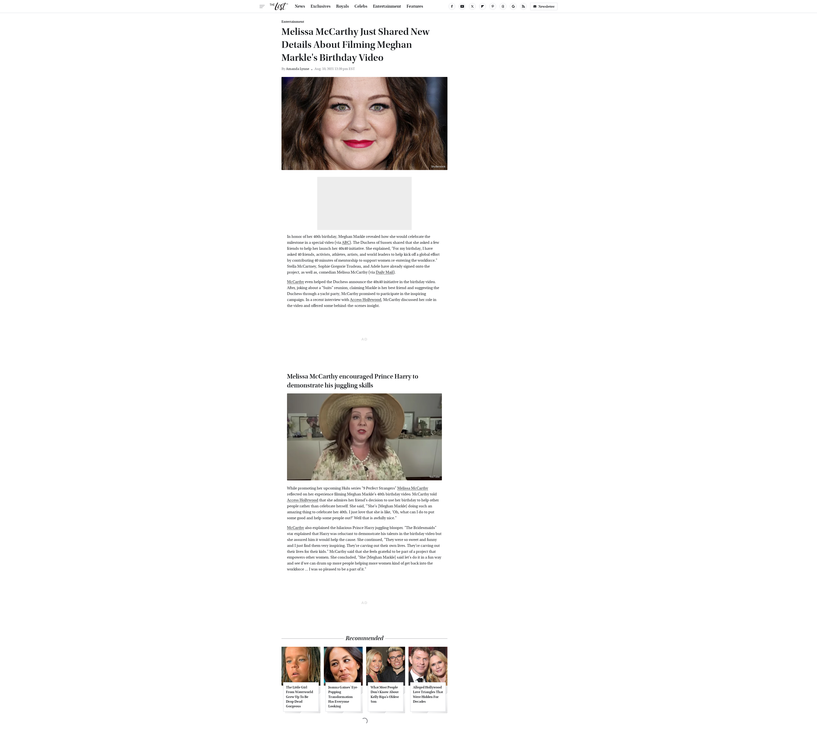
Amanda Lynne (297, 69)
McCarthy (295, 282)
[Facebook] (451, 6)
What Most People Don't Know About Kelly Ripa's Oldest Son (385, 694)
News (300, 6)
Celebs (360, 6)
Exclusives (321, 6)
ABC (346, 242)
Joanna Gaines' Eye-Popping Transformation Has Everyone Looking (343, 696)
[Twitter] (472, 6)
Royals (342, 6)
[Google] (513, 6)
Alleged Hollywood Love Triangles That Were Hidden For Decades (428, 694)
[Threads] (503, 6)
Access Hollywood (365, 300)
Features (415, 6)
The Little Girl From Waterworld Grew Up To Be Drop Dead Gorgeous (299, 696)
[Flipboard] (482, 6)
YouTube (434, 477)
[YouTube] (462, 6)
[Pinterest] (492, 6)
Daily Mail (384, 272)
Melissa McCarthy (412, 488)
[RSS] (523, 6)
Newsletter (546, 6)
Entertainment (387, 6)
